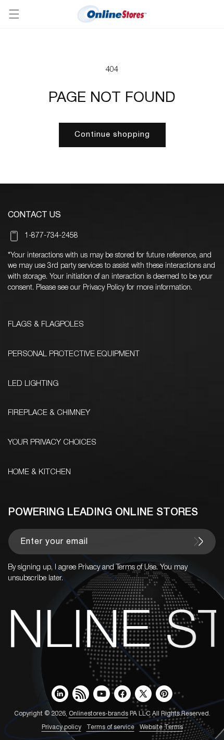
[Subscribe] (198, 541)
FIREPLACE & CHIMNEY (49, 413)
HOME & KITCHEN (39, 472)
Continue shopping (112, 134)
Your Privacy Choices (52, 442)
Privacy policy (61, 727)
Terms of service (110, 727)
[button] (14, 14)
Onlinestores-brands (98, 714)
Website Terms (161, 727)
